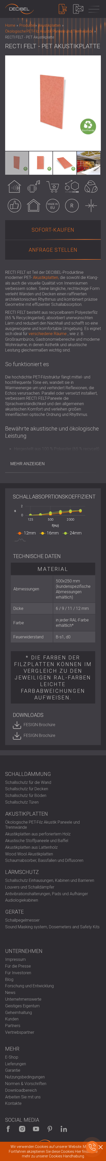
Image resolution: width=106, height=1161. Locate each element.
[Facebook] (8, 1129)
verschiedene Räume (48, 333)
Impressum (15, 959)
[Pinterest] (50, 1129)
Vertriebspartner (19, 1032)
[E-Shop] (63, 9)
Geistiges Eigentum (22, 1005)
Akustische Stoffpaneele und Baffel (36, 840)
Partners (12, 1025)
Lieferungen (15, 1063)
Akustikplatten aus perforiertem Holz (37, 834)
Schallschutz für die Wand (28, 782)
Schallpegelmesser (22, 920)
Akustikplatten (26, 814)
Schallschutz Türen (22, 802)
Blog (9, 979)
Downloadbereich (21, 1090)
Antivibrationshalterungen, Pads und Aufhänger (46, 893)
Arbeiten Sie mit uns (23, 1097)
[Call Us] (92, 1147)
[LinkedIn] (64, 1129)
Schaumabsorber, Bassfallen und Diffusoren (44, 860)
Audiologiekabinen (21, 900)
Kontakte (13, 1103)
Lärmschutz (22, 872)
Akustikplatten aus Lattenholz (31, 847)
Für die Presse (18, 966)
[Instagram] (22, 1129)
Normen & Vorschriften (25, 1083)
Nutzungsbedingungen (25, 1077)
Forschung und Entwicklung (29, 985)
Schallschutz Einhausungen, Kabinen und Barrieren (49, 880)
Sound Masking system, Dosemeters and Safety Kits (52, 926)
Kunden (12, 1019)
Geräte (14, 912)
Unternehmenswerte (23, 999)
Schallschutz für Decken (26, 788)
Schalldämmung (28, 774)
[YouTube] (36, 1129)
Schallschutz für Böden (25, 795)
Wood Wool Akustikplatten (29, 854)
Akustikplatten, (46, 277)
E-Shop (11, 1057)
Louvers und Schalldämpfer (29, 887)
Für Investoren (18, 972)
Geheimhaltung (18, 1012)
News (10, 992)
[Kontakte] (78, 9)
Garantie (12, 1070)
